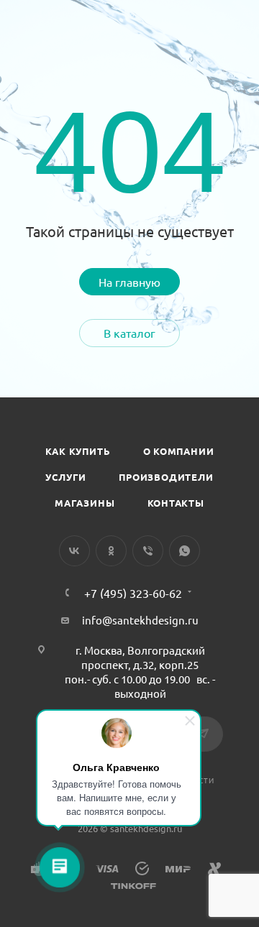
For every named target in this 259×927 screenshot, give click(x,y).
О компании (178, 451)
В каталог (129, 333)
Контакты (175, 503)
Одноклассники (111, 550)
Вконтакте (74, 550)
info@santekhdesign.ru (140, 620)
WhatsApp (184, 550)
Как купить (78, 451)
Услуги (65, 477)
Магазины (84, 503)
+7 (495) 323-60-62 (133, 593)
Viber (147, 550)
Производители (166, 477)
